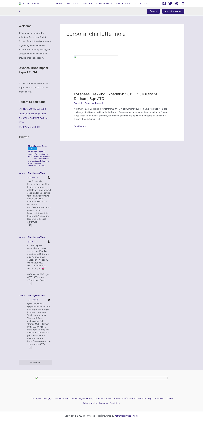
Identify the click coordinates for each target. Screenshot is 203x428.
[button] (77, 3)
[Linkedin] (182, 3)
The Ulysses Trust (36, 173)
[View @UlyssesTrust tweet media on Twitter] (29, 225)
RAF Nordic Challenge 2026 (32, 109)
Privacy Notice (90, 403)
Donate (153, 11)
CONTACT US (140, 3)
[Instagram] (176, 3)
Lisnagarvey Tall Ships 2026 (32, 113)
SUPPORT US (121, 3)
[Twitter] (170, 3)
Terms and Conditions (109, 403)
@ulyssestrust (33, 177)
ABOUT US (71, 3)
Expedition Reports (83, 103)
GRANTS (86, 3)
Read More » (80, 126)
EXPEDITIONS (102, 3)
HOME (59, 3)
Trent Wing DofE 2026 (29, 127)
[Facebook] (164, 3)
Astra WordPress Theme (127, 415)
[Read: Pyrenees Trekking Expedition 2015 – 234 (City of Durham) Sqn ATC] (96, 72)
